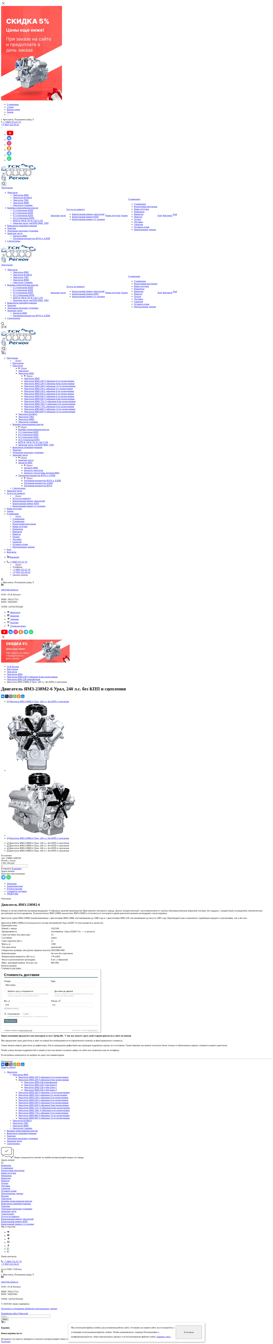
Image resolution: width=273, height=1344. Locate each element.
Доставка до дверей (63, 991)
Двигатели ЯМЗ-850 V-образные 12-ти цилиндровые (44, 1118)
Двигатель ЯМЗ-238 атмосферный (40, 1082)
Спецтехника (13, 241)
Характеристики (15, 886)
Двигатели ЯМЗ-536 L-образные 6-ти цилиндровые (43, 1097)
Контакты (167, 215)
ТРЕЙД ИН (12, 894)
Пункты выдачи (14, 888)
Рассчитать (10, 1021)
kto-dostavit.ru (93, 1030)
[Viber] (11, 696)
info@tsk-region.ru (9, 590)
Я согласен (189, 1332)
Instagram (14, 616)
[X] (7, 696)
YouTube (14, 622)
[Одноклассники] (18, 696)
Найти (4, 1319)
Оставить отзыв (141, 227)
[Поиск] (3, 184)
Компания (6, 1165)
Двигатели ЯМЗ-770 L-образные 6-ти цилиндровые (43, 1113)
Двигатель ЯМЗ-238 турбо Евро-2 (40, 1090)
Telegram (14, 619)
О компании (134, 199)
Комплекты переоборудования (22, 225)
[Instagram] (8, 1236)
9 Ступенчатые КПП (23, 215)
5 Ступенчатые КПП (23, 210)
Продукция (7, 187)
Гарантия (138, 224)
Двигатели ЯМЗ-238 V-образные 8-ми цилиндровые (43, 1080)
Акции (124, 215)
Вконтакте (15, 612)
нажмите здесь (163, 1336)
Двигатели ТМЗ (20, 200)
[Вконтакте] (8, 1232)
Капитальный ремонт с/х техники (88, 219)
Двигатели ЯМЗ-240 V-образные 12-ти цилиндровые (44, 1092)
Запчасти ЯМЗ (20, 236)
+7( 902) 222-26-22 (10, 124)
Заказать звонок (20, 575)
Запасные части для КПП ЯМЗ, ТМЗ (30, 223)
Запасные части (14, 233)
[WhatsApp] (14, 696)
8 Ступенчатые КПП (23, 213)
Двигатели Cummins (23, 205)
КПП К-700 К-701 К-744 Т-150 (28, 220)
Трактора (11, 228)
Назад (18, 360)
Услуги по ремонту (75, 209)
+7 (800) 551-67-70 (12, 122)
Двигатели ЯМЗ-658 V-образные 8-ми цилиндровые (43, 1105)
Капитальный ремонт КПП (85, 217)
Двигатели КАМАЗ (22, 197)
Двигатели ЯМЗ (21, 195)
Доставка (138, 222)
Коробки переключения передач (22, 208)
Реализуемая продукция (145, 206)
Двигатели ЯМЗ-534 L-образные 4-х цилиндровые (42, 1095)
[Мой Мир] (22, 696)
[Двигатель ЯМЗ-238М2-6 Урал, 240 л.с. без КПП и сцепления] (38, 701)
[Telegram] (8, 1239)
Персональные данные (145, 229)
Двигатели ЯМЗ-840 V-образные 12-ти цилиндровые (44, 1115)
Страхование (14, 1014)
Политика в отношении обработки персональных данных (29, 1308)
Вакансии (138, 214)
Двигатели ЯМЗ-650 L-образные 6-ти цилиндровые (43, 1100)
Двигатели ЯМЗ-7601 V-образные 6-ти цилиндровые (44, 1110)
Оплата (137, 219)
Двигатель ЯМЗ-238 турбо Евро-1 (40, 1087)
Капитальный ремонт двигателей (88, 214)
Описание (12, 883)
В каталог (6, 1341)
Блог (160, 215)
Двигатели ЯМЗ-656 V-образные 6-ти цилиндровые (43, 1102)
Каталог (5, 1196)
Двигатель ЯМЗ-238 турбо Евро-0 (40, 1085)
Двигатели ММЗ (21, 203)
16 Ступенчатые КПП (23, 218)
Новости (138, 217)
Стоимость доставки (17, 891)
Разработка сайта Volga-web (14, 1313)
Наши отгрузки (113, 215)
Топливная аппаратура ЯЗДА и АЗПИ (31, 238)
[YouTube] (8, 1242)
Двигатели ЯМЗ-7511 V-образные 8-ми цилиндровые (44, 1108)
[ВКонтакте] (3, 696)
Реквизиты (139, 211)
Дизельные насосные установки (22, 231)
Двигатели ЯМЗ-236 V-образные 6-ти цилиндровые (43, 1077)
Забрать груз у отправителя (20, 991)
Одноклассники (18, 626)
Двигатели (12, 192)
